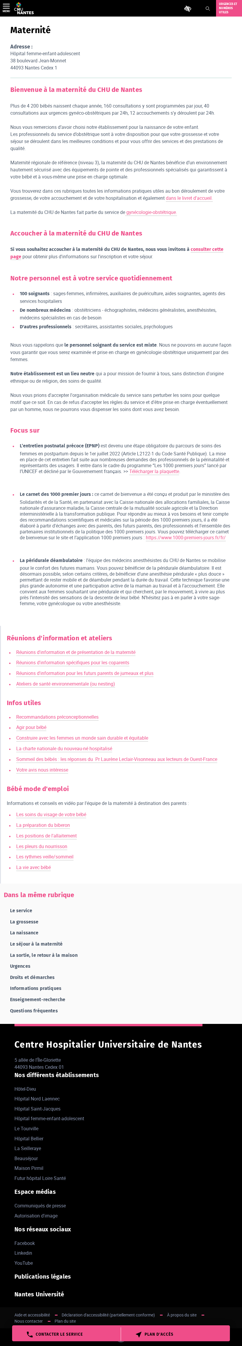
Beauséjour (26, 1158)
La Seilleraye (27, 1148)
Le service (21, 910)
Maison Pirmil (28, 1168)
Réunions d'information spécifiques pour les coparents (72, 662)
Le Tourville (26, 1128)
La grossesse (24, 922)
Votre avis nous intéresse (42, 770)
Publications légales (42, 1276)
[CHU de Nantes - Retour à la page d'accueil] (24, 8)
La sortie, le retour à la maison (44, 955)
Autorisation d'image (36, 1215)
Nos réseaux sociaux (42, 1229)
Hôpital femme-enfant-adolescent (49, 1118)
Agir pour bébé (31, 727)
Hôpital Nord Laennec (37, 1098)
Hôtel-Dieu (25, 1089)
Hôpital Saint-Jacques (37, 1108)
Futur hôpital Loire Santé (40, 1178)
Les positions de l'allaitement (46, 835)
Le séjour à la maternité (36, 944)
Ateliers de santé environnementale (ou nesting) (65, 684)
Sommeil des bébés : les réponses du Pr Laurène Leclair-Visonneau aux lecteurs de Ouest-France (116, 759)
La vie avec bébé (33, 867)
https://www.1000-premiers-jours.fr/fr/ (186, 537)
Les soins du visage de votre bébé (51, 814)
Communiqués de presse (40, 1205)
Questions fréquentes (34, 1011)
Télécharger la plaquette (154, 471)
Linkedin (23, 1253)
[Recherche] (208, 8)
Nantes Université (39, 1294)
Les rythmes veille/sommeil (44, 856)
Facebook (24, 1243)
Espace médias (35, 1191)
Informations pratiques (36, 988)
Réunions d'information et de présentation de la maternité (75, 652)
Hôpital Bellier (28, 1138)
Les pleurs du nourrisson (41, 846)
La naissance (24, 933)
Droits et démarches (32, 977)
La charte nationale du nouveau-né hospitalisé (64, 748)
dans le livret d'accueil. (189, 198)
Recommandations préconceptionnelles (57, 717)
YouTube (23, 1263)
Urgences (20, 966)
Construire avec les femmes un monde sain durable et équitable (82, 738)
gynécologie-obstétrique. (151, 212)
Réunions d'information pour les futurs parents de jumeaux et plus (84, 673)
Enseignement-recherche (38, 999)
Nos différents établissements (56, 1075)
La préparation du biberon (43, 825)
